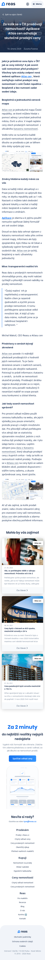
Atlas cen (26, 76)
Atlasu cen (12, 462)
